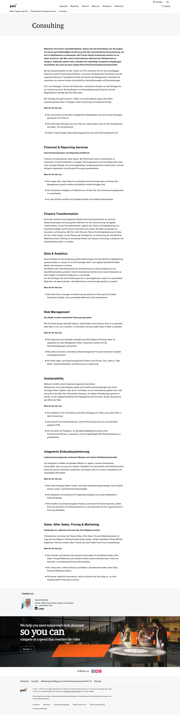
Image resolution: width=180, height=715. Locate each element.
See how (26, 649)
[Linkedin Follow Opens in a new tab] (36, 608)
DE (168, 2)
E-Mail (41, 609)
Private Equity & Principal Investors (43, 11)
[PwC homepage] (13, 5)
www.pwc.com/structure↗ (72, 691)
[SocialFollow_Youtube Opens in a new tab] (96, 671)
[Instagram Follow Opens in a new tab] (100, 671)
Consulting (63, 11)
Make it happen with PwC (19, 11)
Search (167, 6)
